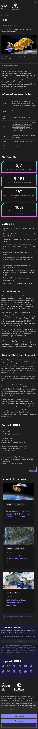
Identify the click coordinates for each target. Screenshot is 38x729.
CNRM (21, 129)
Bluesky (8, 671)
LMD (27, 127)
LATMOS (14, 129)
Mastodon (14, 671)
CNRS (22, 122)
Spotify (31, 671)
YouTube (25, 666)
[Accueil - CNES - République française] (19, 686)
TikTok (20, 666)
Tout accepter (19, 716)
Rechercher (30, 2)
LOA (27, 129)
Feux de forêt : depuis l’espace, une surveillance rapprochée (16, 558)
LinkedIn (14, 666)
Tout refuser (19, 721)
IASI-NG (12, 342)
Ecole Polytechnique (24, 125)
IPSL (28, 122)
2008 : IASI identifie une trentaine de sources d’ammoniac (16, 602)
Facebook (8, 666)
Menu (35, 2)
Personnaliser (19, 726)
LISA (32, 129)
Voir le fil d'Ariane (5, 16)
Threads (3, 671)
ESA (21, 131)
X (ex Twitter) (20, 671)
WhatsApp (25, 671)
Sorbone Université (17, 127)
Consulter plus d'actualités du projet (18, 617)
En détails (32, 471)
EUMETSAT (15, 122)
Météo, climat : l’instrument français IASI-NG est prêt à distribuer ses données (17, 514)
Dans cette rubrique (11, 65)
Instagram (3, 666)
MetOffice (15, 131)
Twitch (31, 666)
